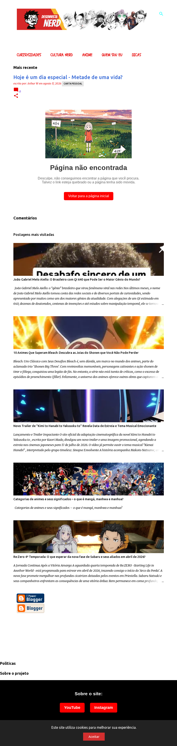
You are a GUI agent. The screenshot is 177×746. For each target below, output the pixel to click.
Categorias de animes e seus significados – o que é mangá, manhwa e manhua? (68, 499)
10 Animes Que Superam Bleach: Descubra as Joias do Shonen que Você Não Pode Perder (76, 352)
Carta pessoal (73, 83)
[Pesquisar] (161, 14)
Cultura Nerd (62, 55)
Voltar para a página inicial (88, 196)
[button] (16, 96)
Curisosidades (29, 55)
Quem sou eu (112, 55)
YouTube (72, 707)
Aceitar (93, 736)
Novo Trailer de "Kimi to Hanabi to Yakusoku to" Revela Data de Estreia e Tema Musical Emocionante (84, 426)
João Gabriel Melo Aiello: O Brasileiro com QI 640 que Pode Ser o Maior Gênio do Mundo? (76, 279)
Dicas (136, 55)
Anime (87, 55)
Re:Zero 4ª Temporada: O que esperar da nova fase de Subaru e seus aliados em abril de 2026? (79, 557)
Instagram (103, 707)
